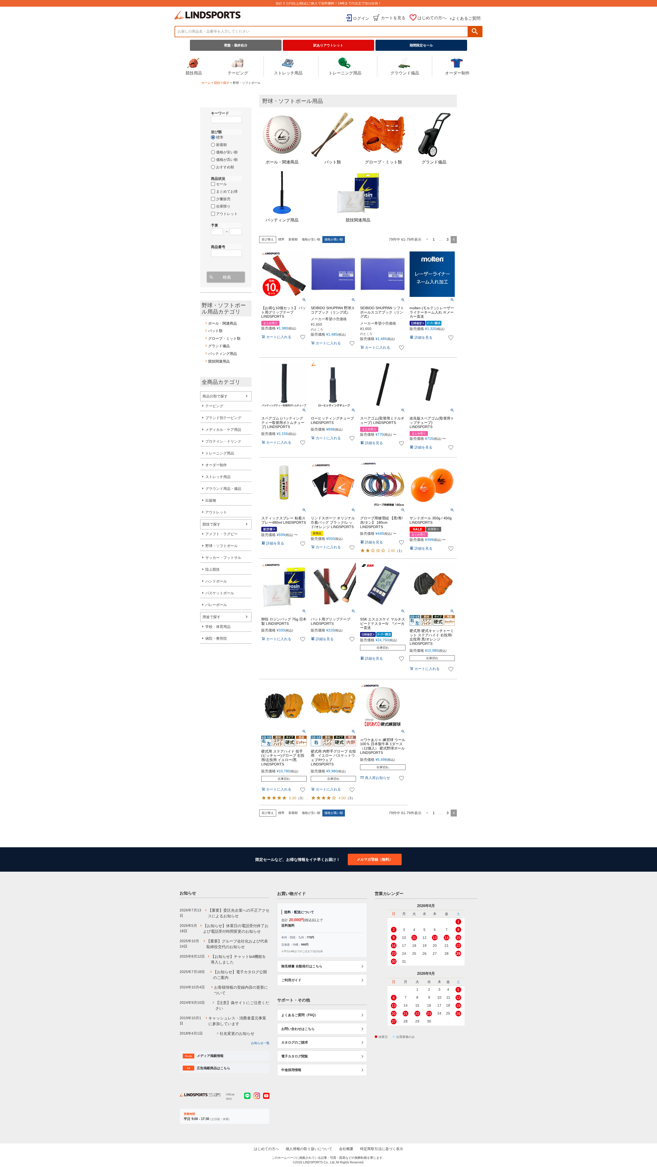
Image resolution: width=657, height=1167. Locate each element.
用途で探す (211, 617)
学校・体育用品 (217, 627)
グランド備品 (219, 346)
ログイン (361, 18)
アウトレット (216, 512)
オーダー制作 (457, 73)
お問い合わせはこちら (298, 1029)
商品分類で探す (215, 396)
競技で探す (221, 83)
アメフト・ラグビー (221, 534)
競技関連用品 (219, 361)
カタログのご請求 (294, 1042)
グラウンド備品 (404, 73)
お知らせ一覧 (260, 1043)
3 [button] (448, 239)
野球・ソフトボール (221, 546)
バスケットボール (219, 593)
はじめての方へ (432, 18)
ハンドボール (216, 581)
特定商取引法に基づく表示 (381, 1149)
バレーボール (216, 605)
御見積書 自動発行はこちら (301, 966)
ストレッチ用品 (288, 73)
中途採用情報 (291, 1070)
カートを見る (393, 18)
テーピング (238, 73)
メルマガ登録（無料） (375, 859)
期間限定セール (421, 45)
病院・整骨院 (216, 638)
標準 (281, 239)
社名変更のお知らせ (237, 1033)
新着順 (293, 239)
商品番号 (218, 247)
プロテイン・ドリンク (223, 441)
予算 (214, 225)
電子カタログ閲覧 (294, 1056)
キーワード (220, 113)
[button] (427, 239)
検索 (475, 31)
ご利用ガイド (291, 980)
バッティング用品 (222, 354)
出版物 (210, 500)
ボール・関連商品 (222, 323)
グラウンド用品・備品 (223, 489)
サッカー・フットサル (223, 558)
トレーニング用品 (344, 73)
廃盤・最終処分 (235, 45)
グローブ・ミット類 (224, 338)
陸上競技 (212, 569)
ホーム (206, 83)
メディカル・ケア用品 (223, 429)
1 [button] (434, 239)
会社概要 (346, 1149)
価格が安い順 (311, 239)
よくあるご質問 (466, 18)
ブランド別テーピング (223, 418)
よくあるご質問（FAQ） (299, 1015)
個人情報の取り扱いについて (309, 1149)
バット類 (215, 331)
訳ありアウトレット (328, 45)
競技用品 (194, 73)
